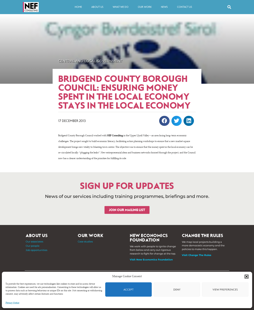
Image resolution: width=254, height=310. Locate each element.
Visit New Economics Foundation (151, 259)
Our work (145, 7)
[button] (246, 276)
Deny (177, 289)
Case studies (85, 241)
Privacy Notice (12, 303)
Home (78, 7)
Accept (128, 289)
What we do (120, 7)
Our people (32, 245)
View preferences (225, 289)
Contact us (184, 7)
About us (97, 7)
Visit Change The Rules (196, 255)
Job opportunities (36, 250)
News (164, 7)
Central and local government (90, 61)
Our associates (34, 241)
